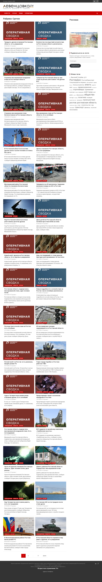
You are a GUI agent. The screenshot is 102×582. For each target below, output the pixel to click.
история (71, 89)
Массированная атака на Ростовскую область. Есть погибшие (49, 114)
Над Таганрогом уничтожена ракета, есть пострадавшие (17, 503)
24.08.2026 (39, 46)
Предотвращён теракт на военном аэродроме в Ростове (48, 396)
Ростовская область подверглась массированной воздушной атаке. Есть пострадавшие (17, 431)
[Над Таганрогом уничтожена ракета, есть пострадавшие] (18, 491)
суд (92, 105)
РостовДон (75, 80)
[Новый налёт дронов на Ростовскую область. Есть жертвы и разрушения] (18, 244)
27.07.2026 (39, 292)
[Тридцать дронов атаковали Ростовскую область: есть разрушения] (18, 31)
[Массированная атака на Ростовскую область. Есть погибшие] (50, 102)
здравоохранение (84, 87)
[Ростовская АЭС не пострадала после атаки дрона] (50, 491)
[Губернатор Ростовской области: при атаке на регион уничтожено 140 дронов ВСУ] (50, 66)
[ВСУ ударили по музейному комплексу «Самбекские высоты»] (50, 418)
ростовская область (87, 102)
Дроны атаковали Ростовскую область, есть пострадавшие (50, 149)
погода (72, 97)
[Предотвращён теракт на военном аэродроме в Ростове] (50, 384)
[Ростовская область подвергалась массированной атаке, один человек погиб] (18, 277)
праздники (79, 100)
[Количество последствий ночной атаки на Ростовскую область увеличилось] (50, 31)
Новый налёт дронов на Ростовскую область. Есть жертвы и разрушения (17, 256)
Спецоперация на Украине (78, 82)
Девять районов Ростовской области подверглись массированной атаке (49, 467)
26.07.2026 (39, 330)
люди (76, 92)
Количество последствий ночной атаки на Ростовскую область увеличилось (50, 43)
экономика (73, 110)
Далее (44, 555)
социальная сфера (73, 105)
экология (93, 107)
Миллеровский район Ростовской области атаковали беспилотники (16, 185)
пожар (75, 97)
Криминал (39, 392)
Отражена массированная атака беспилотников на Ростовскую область (18, 114)
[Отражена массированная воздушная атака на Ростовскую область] (18, 66)
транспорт (79, 107)
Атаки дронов (8, 38)
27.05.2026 (7, 506)
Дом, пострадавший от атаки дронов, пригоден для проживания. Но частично (50, 256)
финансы (87, 107)
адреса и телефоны (48, 571)
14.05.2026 (39, 506)
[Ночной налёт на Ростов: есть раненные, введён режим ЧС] (18, 350)
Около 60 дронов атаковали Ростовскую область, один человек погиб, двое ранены (18, 468)
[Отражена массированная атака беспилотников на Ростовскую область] (18, 102)
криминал (89, 90)
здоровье (75, 87)
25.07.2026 (7, 365)
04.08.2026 (7, 223)
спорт (79, 105)
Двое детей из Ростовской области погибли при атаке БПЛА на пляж (48, 220)
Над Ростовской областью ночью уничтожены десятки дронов (16, 220)
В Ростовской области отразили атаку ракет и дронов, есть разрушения (49, 538)
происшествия (89, 100)
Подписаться (75, 65)
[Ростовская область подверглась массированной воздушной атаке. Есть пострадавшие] (18, 418)
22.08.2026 (39, 83)
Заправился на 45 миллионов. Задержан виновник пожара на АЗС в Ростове (50, 185)
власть (88, 85)
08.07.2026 (7, 434)
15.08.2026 (7, 154)
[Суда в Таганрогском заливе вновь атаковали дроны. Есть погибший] (18, 384)
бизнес (71, 85)
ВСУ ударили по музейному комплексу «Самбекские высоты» (49, 430)
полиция (89, 97)
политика (82, 97)
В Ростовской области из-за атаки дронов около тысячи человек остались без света (18, 150)
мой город (88, 92)
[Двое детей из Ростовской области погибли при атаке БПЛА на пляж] (50, 208)
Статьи (14, 13)
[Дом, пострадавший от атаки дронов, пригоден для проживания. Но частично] (50, 244)
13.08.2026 (39, 152)
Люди (21, 13)
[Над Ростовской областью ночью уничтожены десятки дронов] (18, 208)
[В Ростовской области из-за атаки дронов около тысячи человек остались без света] (18, 137)
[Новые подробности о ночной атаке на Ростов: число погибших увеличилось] (50, 277)
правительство (73, 100)
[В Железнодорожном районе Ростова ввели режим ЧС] (18, 526)
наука (74, 95)
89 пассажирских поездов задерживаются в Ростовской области (49, 327)
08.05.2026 (7, 541)
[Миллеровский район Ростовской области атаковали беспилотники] (18, 173)
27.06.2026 (39, 433)
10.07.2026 (39, 399)
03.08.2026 (39, 223)
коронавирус (78, 89)
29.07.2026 (39, 259)
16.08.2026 (39, 117)
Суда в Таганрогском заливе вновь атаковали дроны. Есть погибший (16, 396)
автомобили (90, 82)
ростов (73, 102)
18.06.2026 (7, 472)
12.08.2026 (7, 188)
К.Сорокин (13, 46)
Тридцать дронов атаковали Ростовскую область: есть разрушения (18, 43)
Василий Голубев (77, 77)
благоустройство (78, 85)
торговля (72, 107)
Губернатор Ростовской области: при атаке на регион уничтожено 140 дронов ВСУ (50, 79)
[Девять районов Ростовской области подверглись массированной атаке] (50, 455)
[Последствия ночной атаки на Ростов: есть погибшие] (18, 315)
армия (95, 82)
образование (80, 95)
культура (72, 92)
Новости (7, 13)
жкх (71, 87)
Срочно (21, 38)
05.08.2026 (39, 188)
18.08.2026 (7, 117)
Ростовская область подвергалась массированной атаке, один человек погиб (17, 290)
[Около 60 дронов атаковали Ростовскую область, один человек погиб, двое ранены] (18, 455)
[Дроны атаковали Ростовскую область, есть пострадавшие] (50, 137)
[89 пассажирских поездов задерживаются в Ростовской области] (50, 315)
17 (38, 555)
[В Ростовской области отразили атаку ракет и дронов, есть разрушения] (50, 526)
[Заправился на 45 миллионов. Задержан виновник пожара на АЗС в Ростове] (50, 173)
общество (89, 94)
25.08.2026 (7, 46)
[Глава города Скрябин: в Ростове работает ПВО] (50, 350)
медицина (81, 92)
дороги (94, 85)
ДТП (85, 77)
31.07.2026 (7, 259)
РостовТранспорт (88, 80)
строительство (86, 105)
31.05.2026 (39, 470)
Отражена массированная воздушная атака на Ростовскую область (17, 78)
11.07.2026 (7, 399)
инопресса (94, 87)
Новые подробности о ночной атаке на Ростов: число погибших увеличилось (49, 290)
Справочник (29, 13)
